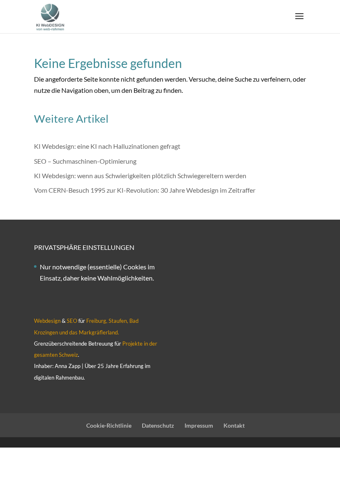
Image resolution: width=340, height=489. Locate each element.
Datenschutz (158, 425)
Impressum (199, 425)
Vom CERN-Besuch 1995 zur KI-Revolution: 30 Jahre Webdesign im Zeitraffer (144, 190)
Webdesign (47, 320)
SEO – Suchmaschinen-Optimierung (85, 161)
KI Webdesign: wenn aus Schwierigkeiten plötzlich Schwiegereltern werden (140, 175)
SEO (72, 320)
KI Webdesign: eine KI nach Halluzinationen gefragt (107, 146)
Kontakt (234, 425)
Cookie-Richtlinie (108, 425)
